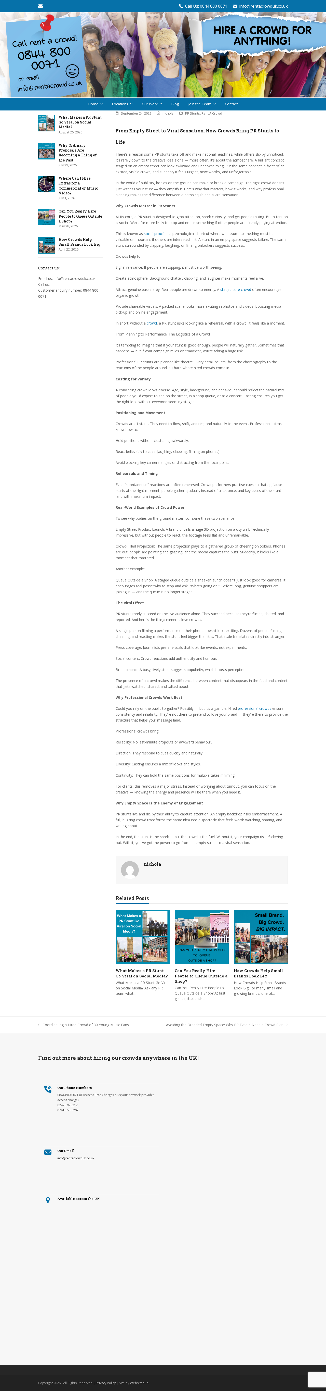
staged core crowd (235, 289)
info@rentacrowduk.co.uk (263, 6)
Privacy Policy (106, 1383)
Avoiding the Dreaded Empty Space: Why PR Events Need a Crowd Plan (224, 1025)
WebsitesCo (139, 1383)
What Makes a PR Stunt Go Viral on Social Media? (142, 973)
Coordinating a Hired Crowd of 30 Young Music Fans (83, 1025)
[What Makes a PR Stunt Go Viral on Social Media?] (143, 936)
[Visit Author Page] (130, 869)
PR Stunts (192, 113)
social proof (154, 233)
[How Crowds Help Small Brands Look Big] (261, 936)
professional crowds (254, 708)
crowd (152, 323)
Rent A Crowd (211, 113)
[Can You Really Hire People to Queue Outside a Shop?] (202, 936)
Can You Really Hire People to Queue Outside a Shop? (201, 976)
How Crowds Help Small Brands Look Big (258, 973)
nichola (167, 113)
